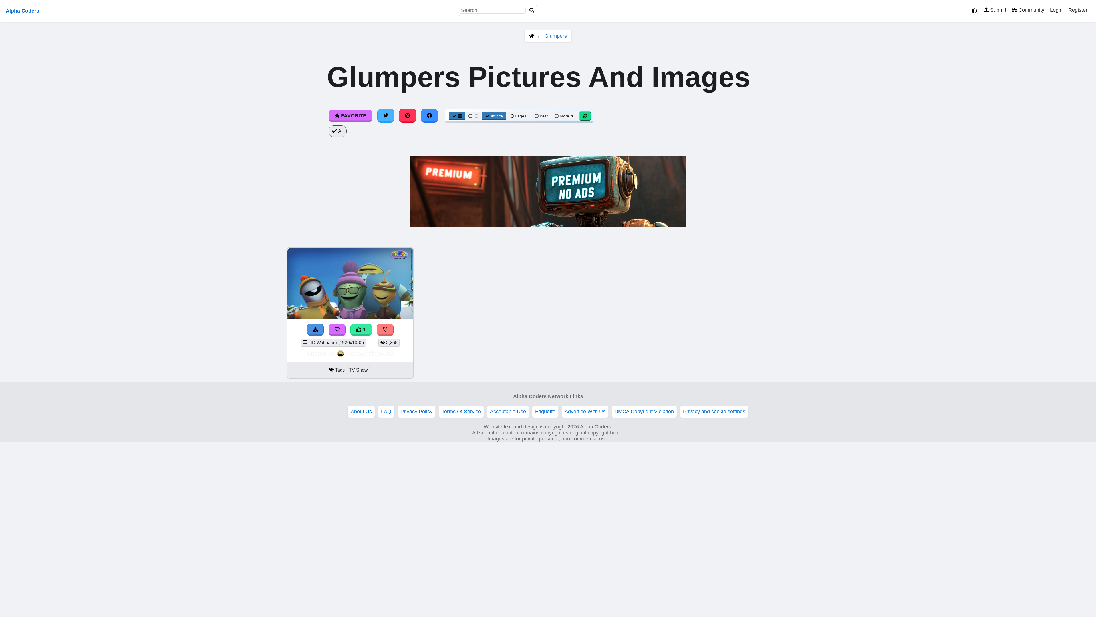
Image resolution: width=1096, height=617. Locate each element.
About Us (361, 411)
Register (1077, 10)
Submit (997, 10)
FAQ (386, 411)
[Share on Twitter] (385, 116)
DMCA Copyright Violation (644, 411)
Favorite (353, 116)
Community (1030, 10)
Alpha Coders (22, 11)
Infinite (497, 116)
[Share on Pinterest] (407, 116)
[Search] (532, 10)
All (340, 131)
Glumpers (556, 36)
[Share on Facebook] (429, 116)
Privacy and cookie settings (714, 411)
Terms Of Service (461, 411)
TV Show (358, 370)
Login (1056, 10)
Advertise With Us (585, 411)
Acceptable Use (508, 411)
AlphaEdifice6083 (370, 353)
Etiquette (545, 411)
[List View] (473, 116)
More (564, 116)
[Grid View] (457, 116)
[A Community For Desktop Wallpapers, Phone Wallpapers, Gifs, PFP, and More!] (531, 36)
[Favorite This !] (337, 330)
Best (543, 116)
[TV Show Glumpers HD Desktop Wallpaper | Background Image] (350, 317)
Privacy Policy (416, 411)
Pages (520, 116)
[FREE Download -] (315, 330)
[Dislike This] (385, 330)
